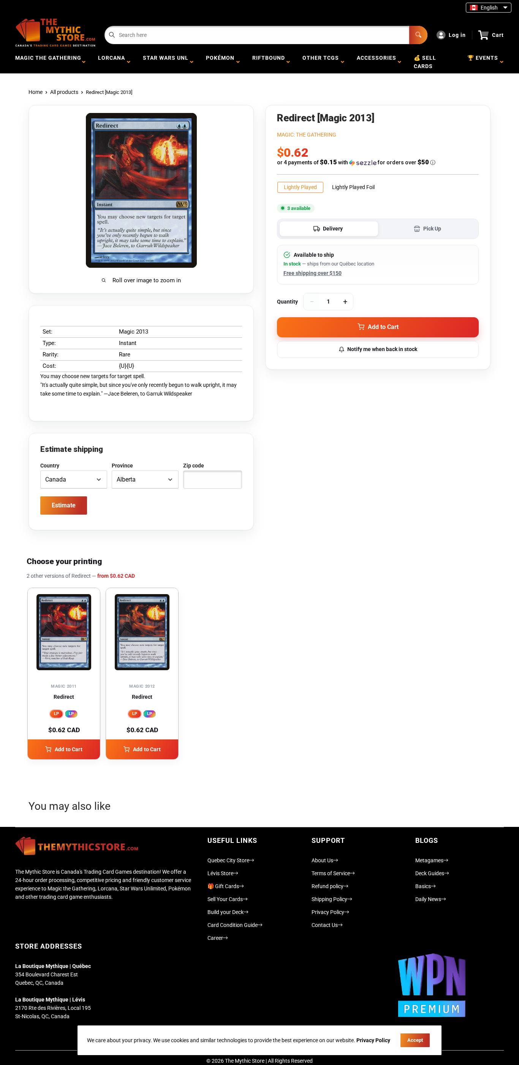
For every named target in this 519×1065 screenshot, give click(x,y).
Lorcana (111, 62)
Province (122, 465)
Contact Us (325, 925)
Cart (498, 35)
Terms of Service (331, 873)
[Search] (418, 35)
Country (49, 465)
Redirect (64, 697)
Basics (423, 886)
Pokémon (220, 62)
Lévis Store (220, 873)
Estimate (64, 505)
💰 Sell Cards (425, 62)
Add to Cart (68, 749)
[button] (378, 162)
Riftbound (268, 62)
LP (56, 713)
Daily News (428, 899)
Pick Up (432, 229)
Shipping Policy (329, 899)
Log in (457, 35)
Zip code (193, 465)
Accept (415, 1040)
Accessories (376, 62)
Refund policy (327, 886)
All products (64, 92)
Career (215, 938)
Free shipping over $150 (312, 273)
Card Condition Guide (232, 925)
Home (35, 92)
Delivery (333, 229)
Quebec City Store (228, 860)
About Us (322, 860)
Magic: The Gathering (306, 135)
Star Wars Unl (165, 62)
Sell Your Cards (225, 899)
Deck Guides (429, 873)
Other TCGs (320, 62)
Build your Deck (225, 912)
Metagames (429, 860)
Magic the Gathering (48, 62)
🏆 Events (482, 62)
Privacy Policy (328, 912)
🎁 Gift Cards (223, 886)
